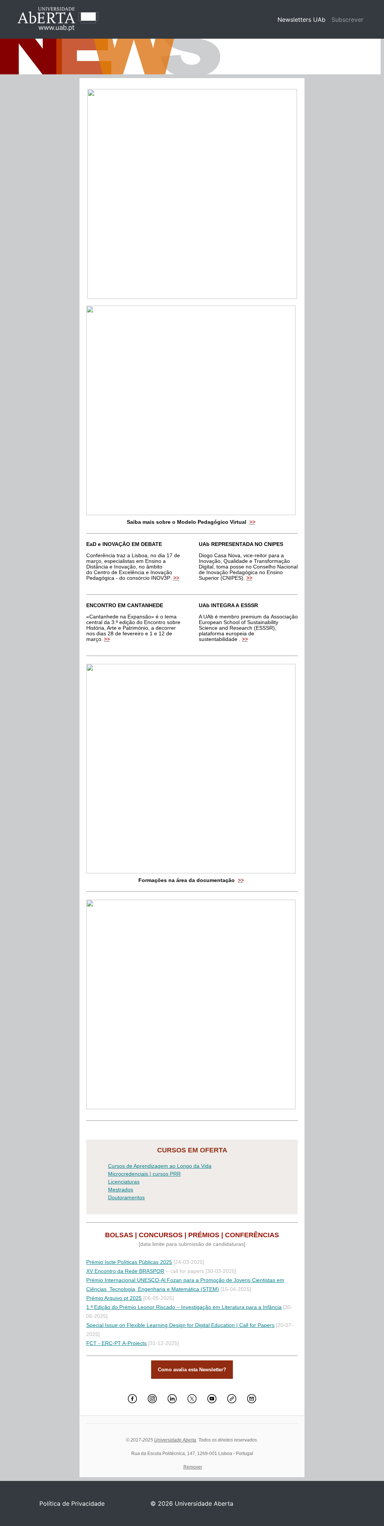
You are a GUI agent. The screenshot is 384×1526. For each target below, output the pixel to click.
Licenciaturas (124, 1182)
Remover (192, 1467)
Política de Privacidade (72, 1503)
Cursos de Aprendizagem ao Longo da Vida (160, 1166)
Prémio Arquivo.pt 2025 (114, 1298)
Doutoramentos (126, 1197)
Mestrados (120, 1190)
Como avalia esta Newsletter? (192, 1369)
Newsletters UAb (303, 19)
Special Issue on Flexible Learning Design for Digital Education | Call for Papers (180, 1325)
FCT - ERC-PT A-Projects (116, 1343)
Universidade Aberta (175, 1440)
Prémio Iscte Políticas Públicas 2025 (129, 1262)
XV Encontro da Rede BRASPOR (125, 1271)
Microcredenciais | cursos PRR (144, 1174)
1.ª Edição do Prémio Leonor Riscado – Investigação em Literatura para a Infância (184, 1307)
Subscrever (347, 19)
